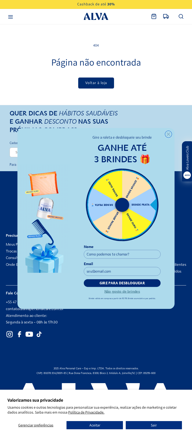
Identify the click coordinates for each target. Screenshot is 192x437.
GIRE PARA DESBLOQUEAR (122, 283)
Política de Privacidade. (86, 412)
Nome (89, 247)
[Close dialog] (168, 134)
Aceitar (94, 425)
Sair (154, 425)
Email (88, 264)
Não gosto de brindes (122, 291)
